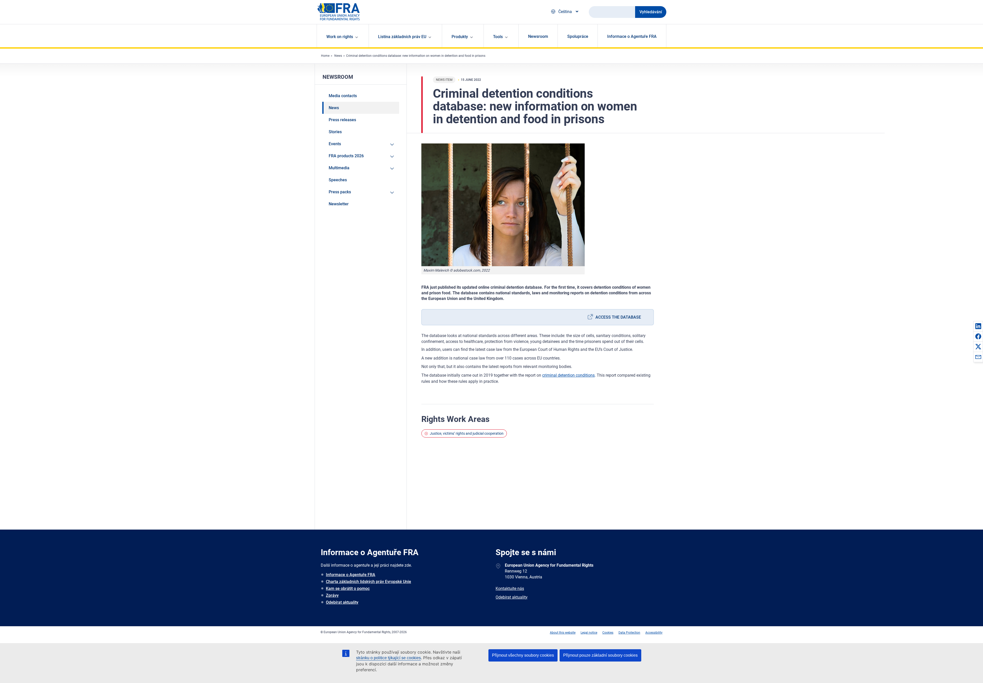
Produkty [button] (460, 36)
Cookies (607, 632)
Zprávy (332, 595)
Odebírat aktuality (342, 602)
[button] (978, 326)
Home (325, 56)
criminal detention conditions (568, 375)
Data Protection (629, 632)
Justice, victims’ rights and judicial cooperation (467, 433)
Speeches (338, 179)
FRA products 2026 (346, 155)
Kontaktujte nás (510, 588)
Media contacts (343, 95)
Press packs (340, 191)
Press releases (342, 119)
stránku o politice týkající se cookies (388, 658)
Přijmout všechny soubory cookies (523, 655)
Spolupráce (577, 36)
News (338, 56)
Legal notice (589, 632)
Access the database (618, 317)
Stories (335, 131)
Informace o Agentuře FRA (632, 36)
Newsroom (538, 36)
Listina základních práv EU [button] (402, 36)
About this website (562, 632)
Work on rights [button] (339, 36)
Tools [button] (498, 36)
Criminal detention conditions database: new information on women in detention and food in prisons (415, 56)
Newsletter (339, 203)
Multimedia (339, 167)
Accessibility (654, 632)
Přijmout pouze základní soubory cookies (600, 655)
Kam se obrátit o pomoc (348, 588)
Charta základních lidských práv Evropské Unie (368, 581)
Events (335, 143)
